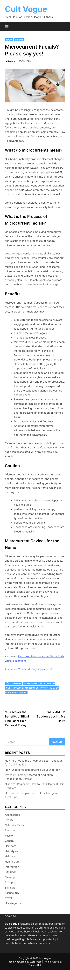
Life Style (10, 872)
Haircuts (10, 856)
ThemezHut (34, 965)
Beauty (9, 40)
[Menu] (6, 26)
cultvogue (10, 61)
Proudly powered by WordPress (25, 961)
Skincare (19, 40)
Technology (12, 892)
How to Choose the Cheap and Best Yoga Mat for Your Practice (33, 762)
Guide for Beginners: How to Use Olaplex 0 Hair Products (34, 786)
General (9, 840)
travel (8, 898)
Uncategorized (14, 903)
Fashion (9, 835)
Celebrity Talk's (14, 825)
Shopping (11, 882)
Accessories (12, 814)
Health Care (12, 861)
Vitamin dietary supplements (35, 669)
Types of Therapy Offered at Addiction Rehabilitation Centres (29, 776)
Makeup (10, 877)
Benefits (17, 683)
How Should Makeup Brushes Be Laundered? (32, 769)
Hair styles (11, 851)
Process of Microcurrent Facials (30, 688)
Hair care (10, 846)
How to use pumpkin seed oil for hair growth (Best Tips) (32, 795)
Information (12, 866)
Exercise (10, 830)
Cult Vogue (26, 9)
